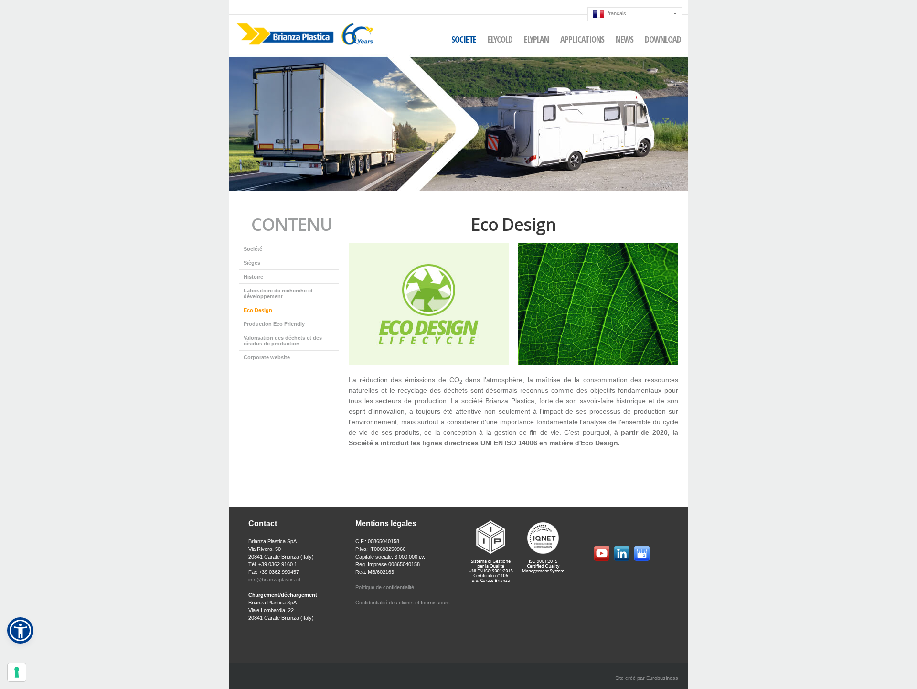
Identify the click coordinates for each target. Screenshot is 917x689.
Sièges (252, 263)
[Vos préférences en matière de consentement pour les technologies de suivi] (17, 672)
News (624, 39)
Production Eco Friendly (274, 324)
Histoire (253, 277)
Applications (582, 39)
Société (253, 249)
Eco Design (258, 310)
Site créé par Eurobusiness (646, 678)
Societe (463, 39)
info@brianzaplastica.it (274, 579)
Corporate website (267, 357)
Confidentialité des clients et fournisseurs (402, 602)
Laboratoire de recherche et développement (278, 293)
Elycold (500, 39)
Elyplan (536, 39)
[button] (20, 630)
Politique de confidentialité (384, 587)
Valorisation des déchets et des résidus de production (283, 340)
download (663, 39)
